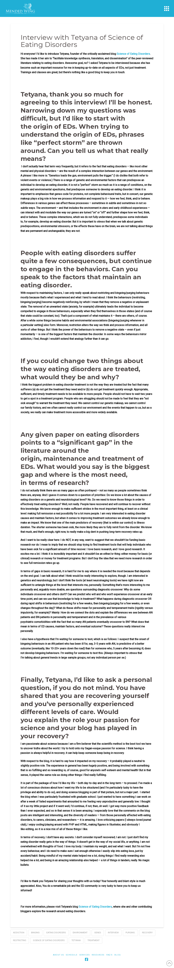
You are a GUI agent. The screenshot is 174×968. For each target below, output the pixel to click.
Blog (118, 955)
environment (80, 932)
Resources (98, 955)
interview (113, 932)
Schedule (71, 955)
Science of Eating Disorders (133, 53)
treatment (94, 940)
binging (35, 932)
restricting (19, 940)
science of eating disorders (49, 940)
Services (85, 955)
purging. (130, 932)
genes (97, 932)
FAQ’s (109, 955)
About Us (58, 955)
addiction (18, 932)
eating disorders (56, 932)
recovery (147, 932)
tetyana (76, 940)
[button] (166, 8)
